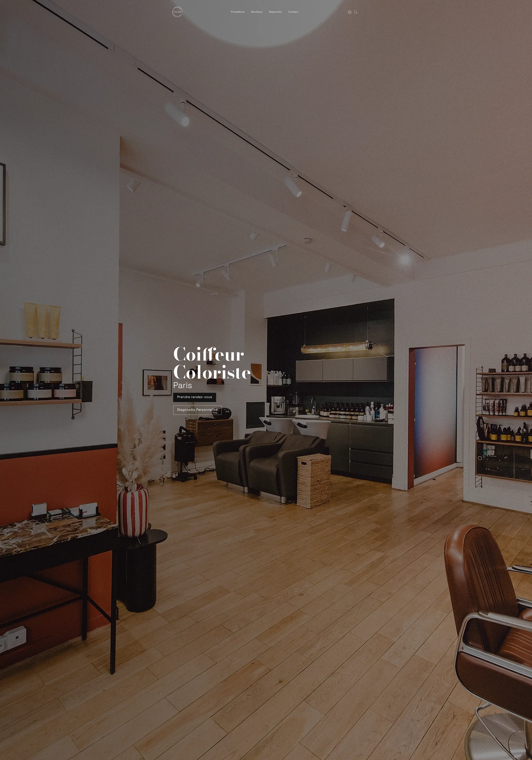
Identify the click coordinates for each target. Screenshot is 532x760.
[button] (350, 12)
